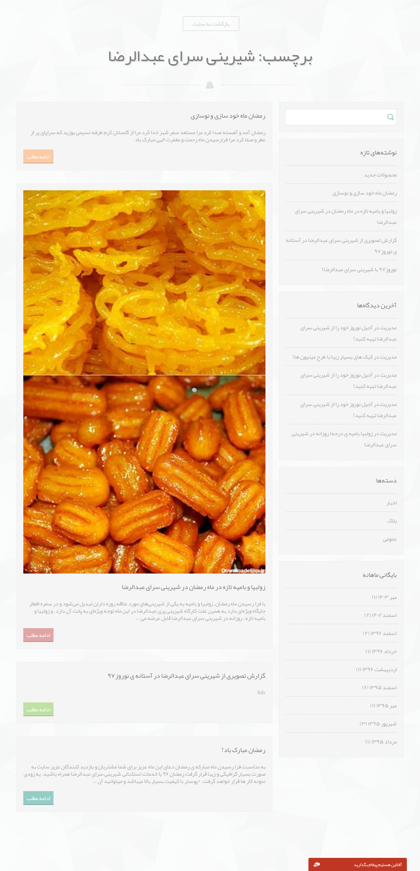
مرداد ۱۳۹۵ (384, 741)
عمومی (390, 538)
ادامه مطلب (38, 156)
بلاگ (392, 520)
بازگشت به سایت (211, 23)
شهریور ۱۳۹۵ (382, 723)
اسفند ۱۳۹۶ (383, 633)
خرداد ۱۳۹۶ (384, 651)
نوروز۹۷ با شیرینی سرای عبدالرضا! (359, 269)
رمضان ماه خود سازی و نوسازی (364, 192)
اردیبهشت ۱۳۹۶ (379, 669)
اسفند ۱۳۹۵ (383, 687)
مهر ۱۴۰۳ (387, 596)
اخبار (391, 502)
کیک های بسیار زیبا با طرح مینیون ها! (332, 356)
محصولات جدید (380, 174)
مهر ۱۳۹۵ (386, 705)
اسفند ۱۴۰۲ (384, 615)
